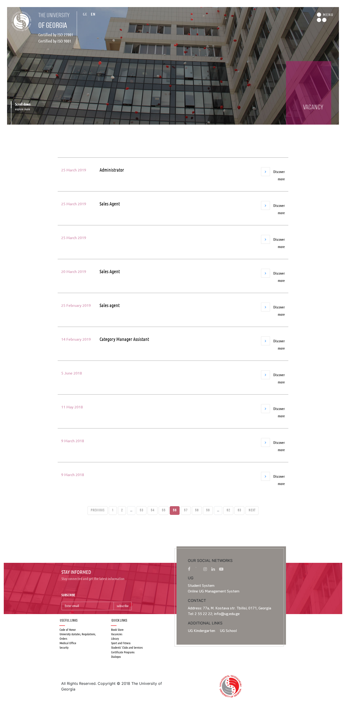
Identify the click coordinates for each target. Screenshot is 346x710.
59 (208, 510)
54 (152, 510)
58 (197, 510)
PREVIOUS (98, 510)
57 (186, 510)
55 (163, 510)
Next (252, 510)
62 (228, 510)
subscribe (123, 606)
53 (141, 510)
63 (239, 510)
